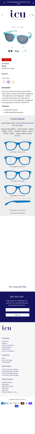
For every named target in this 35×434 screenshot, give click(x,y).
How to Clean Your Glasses (10, 369)
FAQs (3, 358)
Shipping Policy (6, 347)
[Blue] (8, 82)
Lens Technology (7, 360)
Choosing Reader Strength (10, 371)
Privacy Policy (6, 349)
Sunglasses (5, 384)
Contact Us (5, 341)
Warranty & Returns (8, 345)
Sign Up (17, 315)
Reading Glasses (7, 382)
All (18, 27)
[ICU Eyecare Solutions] (17, 15)
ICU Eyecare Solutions (19, 399)
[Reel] (17, 37)
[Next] (22, 47)
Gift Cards (5, 390)
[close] (33, 3)
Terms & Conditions (8, 351)
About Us (5, 343)
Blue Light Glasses (7, 386)
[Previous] (12, 47)
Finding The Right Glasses (10, 373)
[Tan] (4, 82)
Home (13, 27)
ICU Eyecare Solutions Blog (10, 375)
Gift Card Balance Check (9, 392)
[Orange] (13, 82)
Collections (5, 388)
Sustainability (6, 362)
